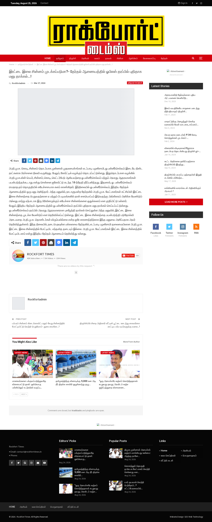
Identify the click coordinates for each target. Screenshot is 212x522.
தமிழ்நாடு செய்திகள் (135, 83)
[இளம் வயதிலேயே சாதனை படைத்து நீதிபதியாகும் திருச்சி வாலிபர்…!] (155, 112)
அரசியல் (85, 58)
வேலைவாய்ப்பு (149, 58)
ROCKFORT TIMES (40, 254)
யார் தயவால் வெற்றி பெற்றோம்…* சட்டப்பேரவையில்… (134, 485)
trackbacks (77, 410)
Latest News (21, 353)
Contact (44, 3)
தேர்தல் (164, 58)
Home (48, 58)
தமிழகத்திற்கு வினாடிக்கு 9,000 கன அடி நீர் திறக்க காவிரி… (86, 472)
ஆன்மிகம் (133, 58)
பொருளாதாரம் (190, 455)
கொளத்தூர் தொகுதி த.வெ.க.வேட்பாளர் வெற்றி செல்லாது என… (137, 469)
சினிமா (120, 58)
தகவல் (108, 58)
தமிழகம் (60, 58)
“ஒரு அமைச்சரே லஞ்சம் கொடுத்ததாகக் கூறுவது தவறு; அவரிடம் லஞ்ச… (86, 488)
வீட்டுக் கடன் (167, 460)
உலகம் (97, 58)
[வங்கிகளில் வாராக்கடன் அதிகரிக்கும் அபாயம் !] (155, 191)
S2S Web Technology (194, 517)
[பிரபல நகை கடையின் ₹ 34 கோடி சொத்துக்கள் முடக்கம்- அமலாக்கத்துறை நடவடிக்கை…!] (155, 138)
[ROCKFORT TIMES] (18, 256)
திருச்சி (72, 58)
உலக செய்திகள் (168, 455)
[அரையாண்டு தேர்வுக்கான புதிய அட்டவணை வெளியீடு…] (155, 98)
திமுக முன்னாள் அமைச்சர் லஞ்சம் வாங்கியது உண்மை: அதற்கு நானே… (137, 452)
